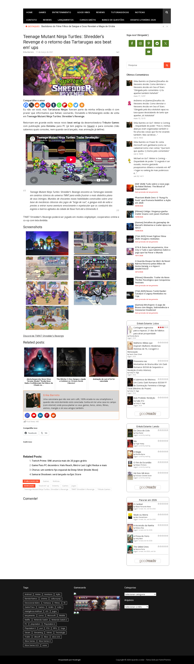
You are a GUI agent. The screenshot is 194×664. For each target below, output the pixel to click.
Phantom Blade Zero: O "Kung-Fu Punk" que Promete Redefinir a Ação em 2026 (153, 200)
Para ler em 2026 (148, 500)
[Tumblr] (53, 105)
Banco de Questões (113, 19)
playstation (35, 624)
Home (29, 12)
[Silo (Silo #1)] (130, 446)
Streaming (38, 632)
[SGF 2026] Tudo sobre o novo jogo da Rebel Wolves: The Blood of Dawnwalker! (152, 186)
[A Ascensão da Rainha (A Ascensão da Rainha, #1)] (130, 531)
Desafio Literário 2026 (143, 19)
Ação (58, 594)
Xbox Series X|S (32, 645)
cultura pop (56, 598)
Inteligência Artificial (33, 611)
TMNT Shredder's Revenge (82, 489)
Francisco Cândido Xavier (143, 476)
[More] (81, 105)
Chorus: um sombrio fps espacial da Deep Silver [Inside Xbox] (65, 469)
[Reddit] (37, 105)
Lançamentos (65, 19)
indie (59, 607)
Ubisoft (37, 636)
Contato (31, 19)
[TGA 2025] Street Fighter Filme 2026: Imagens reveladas (150, 237)
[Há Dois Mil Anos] (130, 479)
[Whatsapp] (59, 105)
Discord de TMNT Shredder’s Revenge (43, 335)
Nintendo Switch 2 (59, 619)
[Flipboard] (64, 105)
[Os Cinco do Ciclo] (130, 436)
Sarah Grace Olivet (135, 354)
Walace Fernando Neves (143, 507)
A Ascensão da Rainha (143, 525)
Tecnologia (60, 632)
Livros (41, 615)
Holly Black (139, 539)
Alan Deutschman (141, 517)
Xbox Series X (45, 641)
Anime (38, 594)
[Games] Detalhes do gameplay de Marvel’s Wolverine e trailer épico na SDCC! (153, 225)
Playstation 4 (49, 624)
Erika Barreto (28, 52)
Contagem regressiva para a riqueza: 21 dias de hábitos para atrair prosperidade (148, 330)
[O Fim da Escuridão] (130, 465)
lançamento (30, 615)
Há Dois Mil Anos (141, 473)
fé (64, 602)
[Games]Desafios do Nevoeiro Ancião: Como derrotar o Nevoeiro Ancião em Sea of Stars (151, 84)
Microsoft (51, 615)
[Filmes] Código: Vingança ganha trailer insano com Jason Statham (152, 212)
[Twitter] (75, 105)
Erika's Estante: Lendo (147, 426)
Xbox (46, 636)
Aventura (48, 594)
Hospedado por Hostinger (69, 659)
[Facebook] (25, 105)
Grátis (51, 607)
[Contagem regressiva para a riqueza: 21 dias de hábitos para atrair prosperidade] (130, 334)
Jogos (74, 485)
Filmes (57, 602)
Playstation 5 (30, 628)
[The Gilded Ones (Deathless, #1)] (130, 552)
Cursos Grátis (88, 19)
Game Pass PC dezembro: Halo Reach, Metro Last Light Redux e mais (69, 465)
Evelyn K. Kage (134, 373)
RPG (55, 628)
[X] (31, 105)
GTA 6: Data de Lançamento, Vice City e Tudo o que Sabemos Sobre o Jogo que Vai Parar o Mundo (152, 250)
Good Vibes (83, 12)
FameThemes (165, 659)
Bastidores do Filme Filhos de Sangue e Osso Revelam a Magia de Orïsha (78, 26)
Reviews (100, 12)
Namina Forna (140, 549)
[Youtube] (33, 415)
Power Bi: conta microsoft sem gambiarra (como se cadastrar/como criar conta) (150, 145)
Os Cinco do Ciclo (141, 430)
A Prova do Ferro (141, 536)
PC (26, 624)
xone (44, 645)
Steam (90, 126)
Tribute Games (104, 489)
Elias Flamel (139, 433)
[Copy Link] (70, 105)
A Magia (137, 451)
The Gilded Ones (141, 546)
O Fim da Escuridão (142, 462)
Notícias (140, 12)
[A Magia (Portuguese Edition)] (130, 457)
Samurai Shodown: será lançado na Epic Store (56, 474)
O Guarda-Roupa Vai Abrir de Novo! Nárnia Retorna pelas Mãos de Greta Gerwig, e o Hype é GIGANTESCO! (152, 265)
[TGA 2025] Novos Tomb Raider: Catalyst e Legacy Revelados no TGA (150, 293)
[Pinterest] (48, 105)
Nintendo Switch (41, 619)
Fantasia (47, 602)
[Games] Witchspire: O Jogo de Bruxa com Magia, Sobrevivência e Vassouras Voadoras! (152, 307)
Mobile (62, 615)
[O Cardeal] (130, 510)
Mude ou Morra (140, 514)
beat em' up (44, 485)
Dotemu (55, 485)
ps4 (41, 628)
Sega (63, 628)
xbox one (56, 636)
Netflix (27, 619)
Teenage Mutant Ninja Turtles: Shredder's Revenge (46, 489)
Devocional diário (32, 602)
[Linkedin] (42, 105)
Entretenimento (61, 12)
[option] (105, 26)
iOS (46, 611)
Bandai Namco (31, 598)
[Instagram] (27, 415)
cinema (44, 598)
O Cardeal (138, 504)
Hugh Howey (139, 444)
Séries (49, 632)
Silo (135, 441)
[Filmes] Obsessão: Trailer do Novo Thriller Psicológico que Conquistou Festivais (152, 280)
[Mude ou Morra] (130, 518)
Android (28, 594)
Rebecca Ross (139, 528)
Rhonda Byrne (134, 336)
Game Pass (30, 607)
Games (42, 12)
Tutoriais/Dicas (120, 12)
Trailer (27, 636)
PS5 (48, 628)
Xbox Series (30, 641)
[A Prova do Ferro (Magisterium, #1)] (130, 542)
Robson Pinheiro (140, 465)
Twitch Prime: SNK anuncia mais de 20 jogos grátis (59, 460)
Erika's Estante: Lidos (148, 323)
